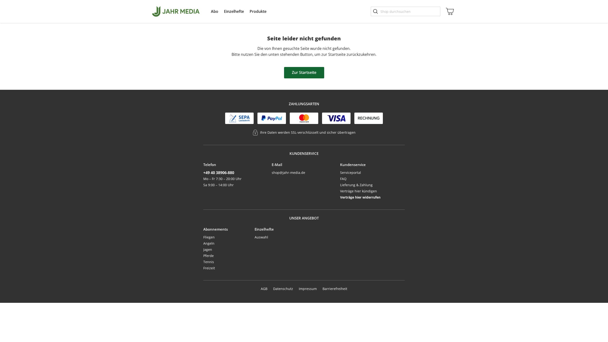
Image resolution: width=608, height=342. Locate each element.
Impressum (308, 288)
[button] (214, 11)
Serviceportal (350, 172)
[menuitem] (214, 11)
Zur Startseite (304, 72)
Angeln (208, 243)
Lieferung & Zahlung (356, 185)
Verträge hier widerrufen (360, 197)
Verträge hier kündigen (358, 191)
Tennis (208, 262)
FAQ (343, 178)
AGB (264, 288)
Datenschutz (283, 288)
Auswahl (261, 237)
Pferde (208, 255)
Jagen (207, 249)
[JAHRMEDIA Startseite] (176, 11)
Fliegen (209, 237)
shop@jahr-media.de (288, 172)
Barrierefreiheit (335, 288)
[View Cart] (449, 11)
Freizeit (209, 268)
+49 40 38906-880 (218, 172)
